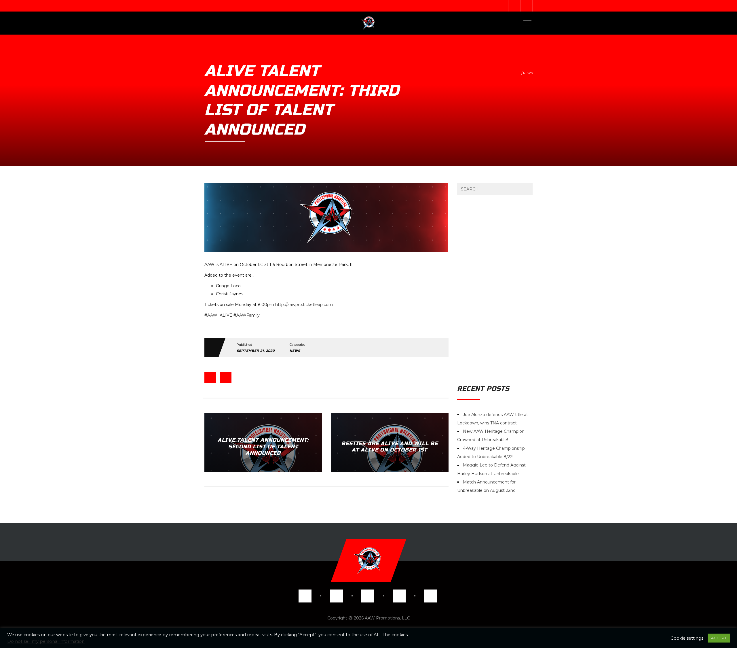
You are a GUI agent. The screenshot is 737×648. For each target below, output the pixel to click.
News (528, 73)
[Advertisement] (495, 289)
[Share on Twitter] (225, 377)
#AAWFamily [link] (246, 315)
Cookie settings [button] (686, 638)
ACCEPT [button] (718, 638)
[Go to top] (369, 560)
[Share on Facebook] (210, 377)
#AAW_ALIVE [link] (218, 315)
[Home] (368, 23)
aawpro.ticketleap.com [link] (304, 304)
